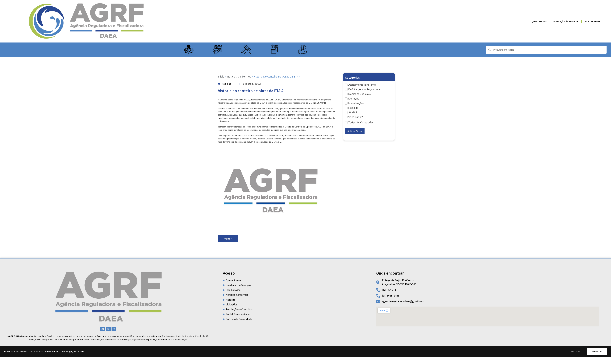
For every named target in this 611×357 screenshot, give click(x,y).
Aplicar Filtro (355, 131)
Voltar (228, 238)
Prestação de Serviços (565, 21)
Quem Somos (539, 21)
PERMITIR (597, 351)
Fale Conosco (592, 21)
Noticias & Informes (239, 76)
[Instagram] (108, 329)
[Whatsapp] (114, 329)
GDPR (80, 351)
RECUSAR (575, 351)
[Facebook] (102, 329)
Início (221, 76)
